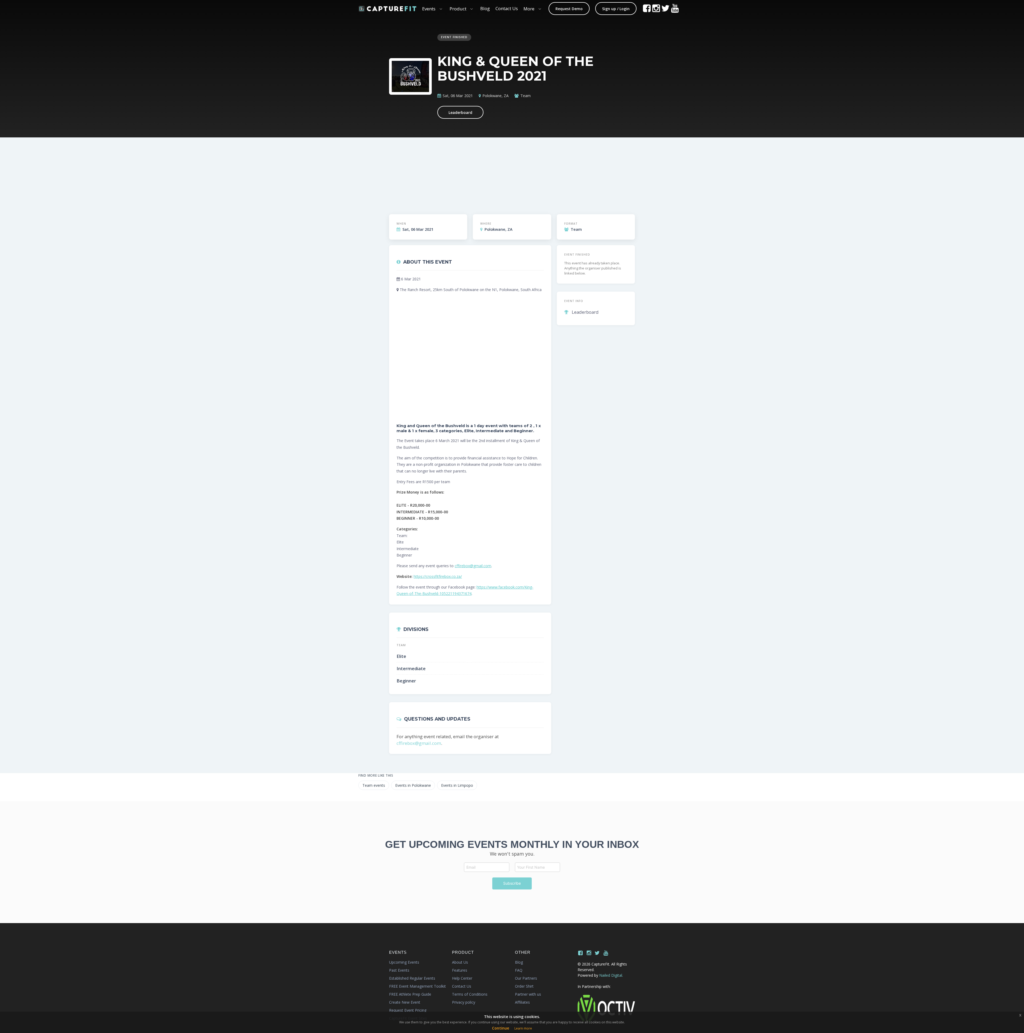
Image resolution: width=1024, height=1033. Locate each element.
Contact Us (506, 8)
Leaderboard (460, 112)
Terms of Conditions (469, 994)
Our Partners (526, 978)
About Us (460, 962)
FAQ (518, 970)
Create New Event (404, 1002)
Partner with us (528, 994)
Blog (485, 8)
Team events (373, 785)
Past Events (399, 970)
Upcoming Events (404, 962)
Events (428, 9)
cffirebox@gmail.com (473, 565)
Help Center (462, 978)
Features (459, 970)
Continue (500, 1028)
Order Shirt (524, 986)
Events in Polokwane (413, 785)
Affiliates (522, 1002)
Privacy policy (463, 1002)
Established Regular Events (412, 978)
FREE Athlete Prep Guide (410, 994)
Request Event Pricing (407, 1010)
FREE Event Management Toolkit (417, 986)
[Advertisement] (542, 171)
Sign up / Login (616, 8)
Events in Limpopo (457, 785)
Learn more (523, 1028)
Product (458, 9)
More (528, 9)
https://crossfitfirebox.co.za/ (438, 576)
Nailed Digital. (611, 975)
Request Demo (569, 8)
